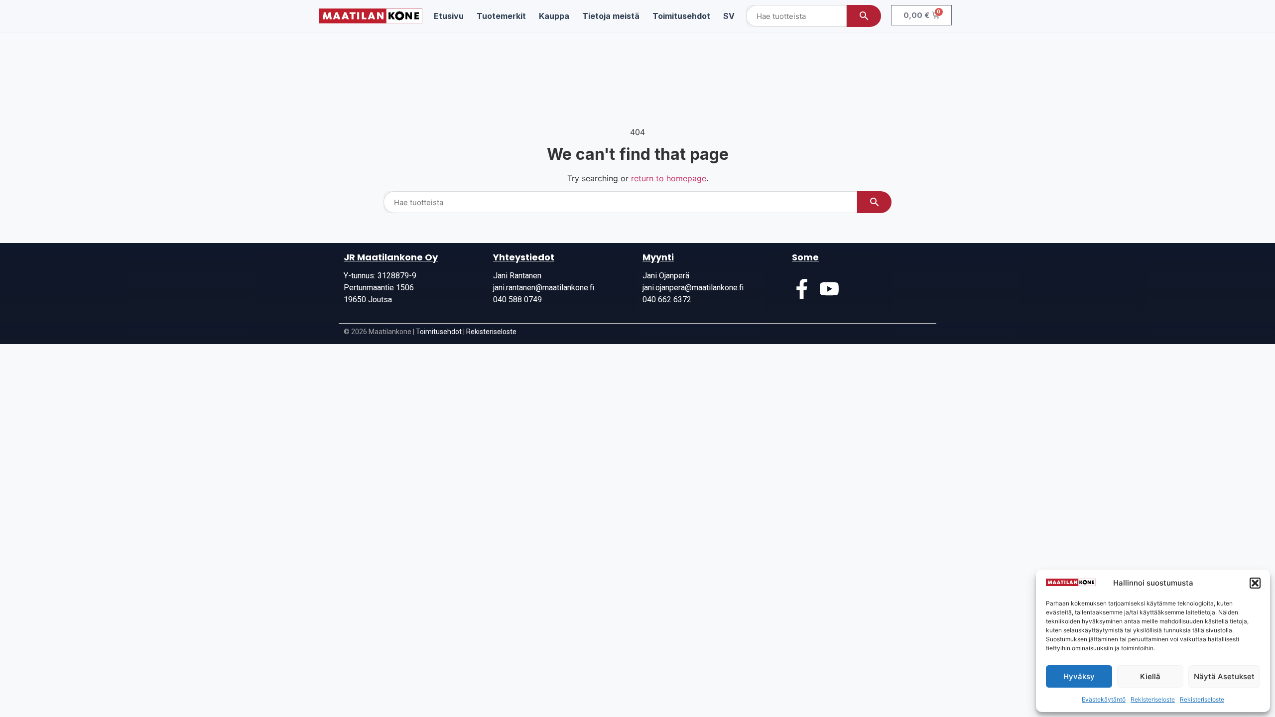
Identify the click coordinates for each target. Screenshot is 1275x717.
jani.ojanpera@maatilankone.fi (693, 287)
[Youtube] (829, 289)
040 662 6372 (666, 299)
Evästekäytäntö (1104, 699)
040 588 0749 (517, 299)
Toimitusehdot (439, 332)
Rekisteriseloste (1153, 699)
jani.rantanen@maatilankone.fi (543, 287)
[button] (1255, 583)
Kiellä (1150, 676)
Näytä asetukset (1224, 676)
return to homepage (668, 178)
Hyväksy (1079, 676)
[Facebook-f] (802, 289)
